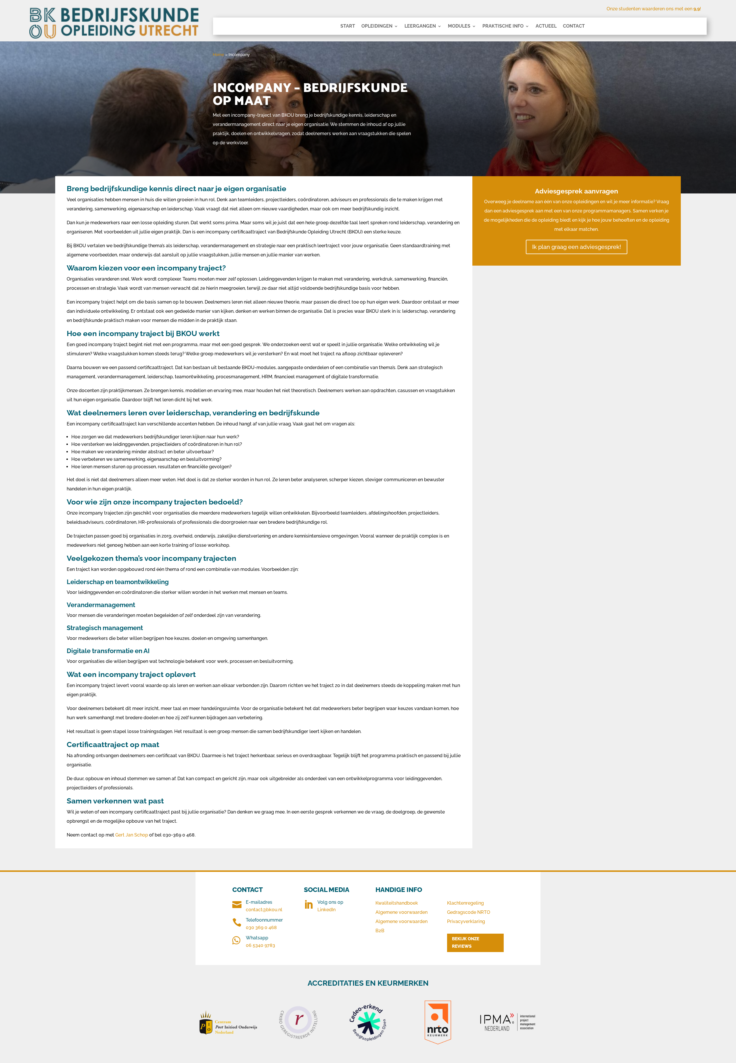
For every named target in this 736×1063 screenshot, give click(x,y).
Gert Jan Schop (131, 835)
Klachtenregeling (465, 903)
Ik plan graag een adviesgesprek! (576, 246)
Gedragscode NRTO (468, 912)
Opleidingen (376, 26)
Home (218, 54)
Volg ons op (330, 902)
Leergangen (420, 26)
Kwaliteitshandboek (396, 903)
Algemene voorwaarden (401, 912)
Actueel (546, 26)
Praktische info (503, 26)
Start (347, 26)
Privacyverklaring (466, 921)
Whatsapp (257, 938)
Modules (459, 26)
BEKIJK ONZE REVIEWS (465, 942)
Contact (574, 26)
